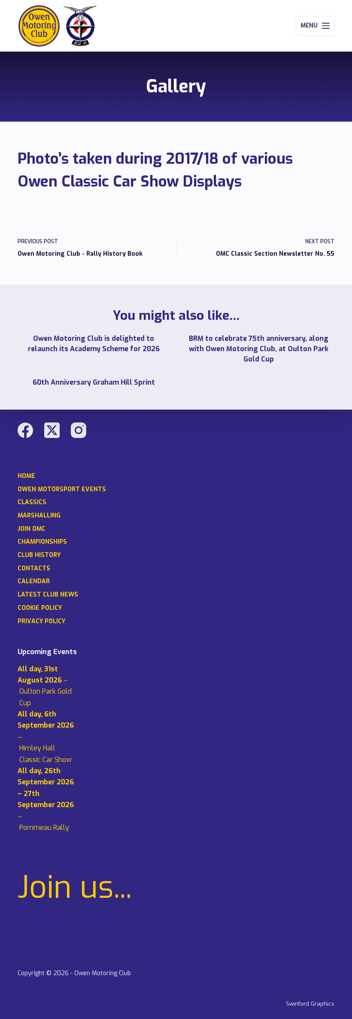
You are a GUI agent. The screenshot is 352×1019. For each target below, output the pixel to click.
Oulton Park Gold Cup (45, 697)
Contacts (34, 568)
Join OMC (32, 529)
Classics (32, 502)
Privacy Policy (41, 621)
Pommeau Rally (44, 827)
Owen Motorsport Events (62, 489)
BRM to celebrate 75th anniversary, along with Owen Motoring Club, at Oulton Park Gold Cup (258, 349)
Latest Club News (48, 595)
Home (26, 476)
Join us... (75, 887)
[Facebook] (25, 430)
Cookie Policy (40, 608)
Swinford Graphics (310, 1003)
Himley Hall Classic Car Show (45, 754)
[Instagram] (78, 430)
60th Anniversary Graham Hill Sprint (94, 382)
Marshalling (39, 516)
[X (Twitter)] (52, 430)
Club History (39, 555)
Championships (42, 542)
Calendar (34, 581)
